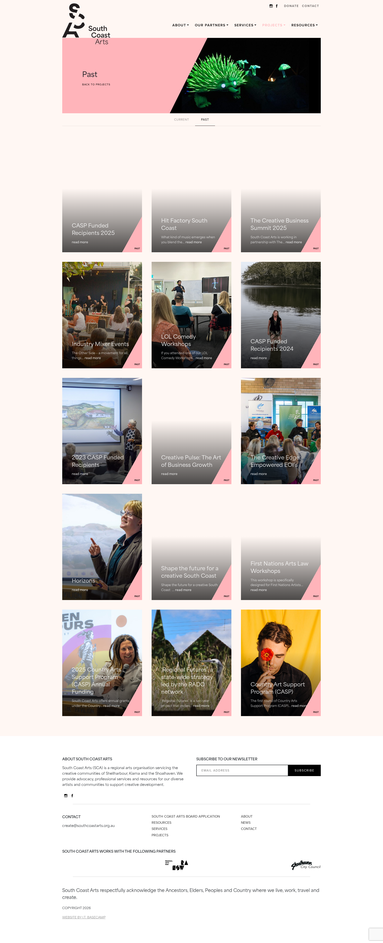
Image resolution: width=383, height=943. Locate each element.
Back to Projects (96, 84)
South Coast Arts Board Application (186, 816)
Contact (310, 6)
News (246, 822)
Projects (272, 25)
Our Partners (210, 25)
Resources (303, 25)
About (179, 25)
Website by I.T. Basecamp (84, 916)
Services (244, 25)
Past (205, 119)
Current (181, 119)
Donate (291, 6)
